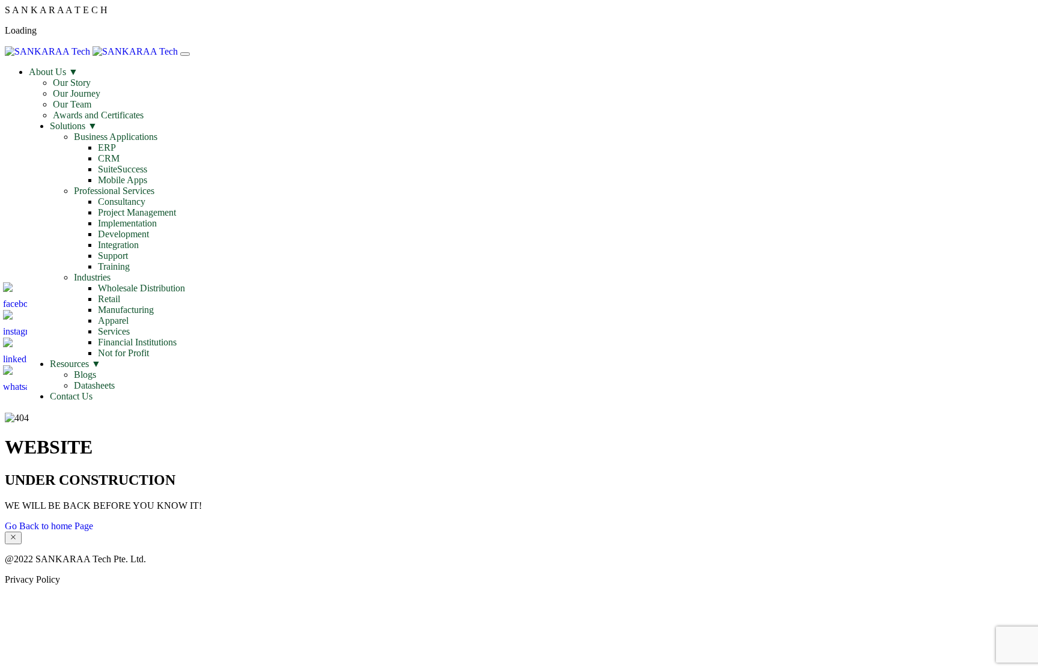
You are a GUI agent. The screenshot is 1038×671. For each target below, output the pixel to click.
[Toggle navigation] (185, 54)
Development (123, 234)
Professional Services (114, 191)
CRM (109, 158)
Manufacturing (126, 310)
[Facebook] (15, 294)
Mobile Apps (122, 180)
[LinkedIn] (15, 350)
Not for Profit (123, 353)
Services (114, 331)
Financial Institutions (137, 342)
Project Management (137, 212)
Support (113, 255)
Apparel (113, 320)
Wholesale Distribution (141, 288)
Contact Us (71, 396)
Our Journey (76, 93)
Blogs (85, 374)
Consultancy (121, 201)
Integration (118, 245)
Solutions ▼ (73, 126)
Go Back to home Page (49, 526)
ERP (107, 147)
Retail (109, 299)
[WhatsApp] (15, 377)
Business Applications (115, 137)
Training (114, 266)
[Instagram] (15, 322)
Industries (92, 277)
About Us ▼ (53, 72)
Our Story (72, 82)
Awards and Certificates (98, 115)
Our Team (72, 104)
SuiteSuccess (122, 169)
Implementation (127, 223)
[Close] (13, 538)
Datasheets (94, 385)
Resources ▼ (75, 364)
